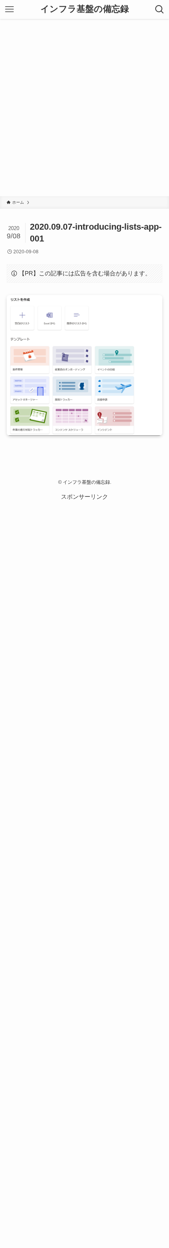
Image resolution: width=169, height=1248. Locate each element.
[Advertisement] (84, 107)
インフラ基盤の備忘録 (84, 9)
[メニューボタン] (9, 9)
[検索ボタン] (159, 9)
